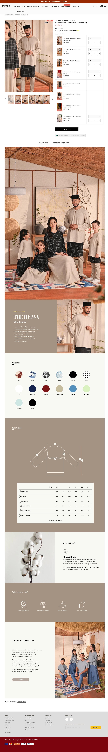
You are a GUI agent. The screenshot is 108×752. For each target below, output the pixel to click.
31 (75, 510)
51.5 (88, 496)
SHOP (21, 679)
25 (88, 506)
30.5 (69, 510)
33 (75, 515)
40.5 (57, 496)
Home (6, 14)
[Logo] (7, 6)
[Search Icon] (93, 6)
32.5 (69, 515)
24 (75, 506)
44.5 (69, 496)
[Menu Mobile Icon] (105, 7)
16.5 (69, 492)
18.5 (82, 492)
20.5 (57, 501)
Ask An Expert (21, 701)
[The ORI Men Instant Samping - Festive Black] (59, 107)
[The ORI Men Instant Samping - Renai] (59, 74)
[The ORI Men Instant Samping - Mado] (59, 85)
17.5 (76, 492)
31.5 (82, 510)
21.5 (69, 501)
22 (75, 501)
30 (63, 510)
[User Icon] (97, 6)
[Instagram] (71, 719)
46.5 (76, 496)
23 (88, 501)
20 (88, 492)
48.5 (82, 496)
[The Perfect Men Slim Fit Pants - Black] (59, 63)
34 (88, 515)
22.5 (82, 501)
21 (63, 501)
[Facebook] (66, 719)
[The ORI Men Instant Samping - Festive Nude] (59, 118)
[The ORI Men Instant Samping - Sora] (59, 96)
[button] (58, 25)
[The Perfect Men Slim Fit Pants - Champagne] (59, 40)
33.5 (82, 515)
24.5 (82, 506)
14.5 (57, 492)
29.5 (57, 510)
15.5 (63, 492)
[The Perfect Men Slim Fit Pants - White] (59, 52)
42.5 (63, 496)
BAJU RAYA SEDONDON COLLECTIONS (54, 1)
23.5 (69, 506)
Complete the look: (60, 34)
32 (88, 510)
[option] (29, 56)
